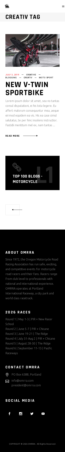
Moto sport (46, 77)
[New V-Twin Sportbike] (32, 50)
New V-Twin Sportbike (27, 89)
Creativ (28, 77)
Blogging (11, 77)
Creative (31, 74)
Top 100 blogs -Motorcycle (28, 179)
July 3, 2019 (12, 74)
